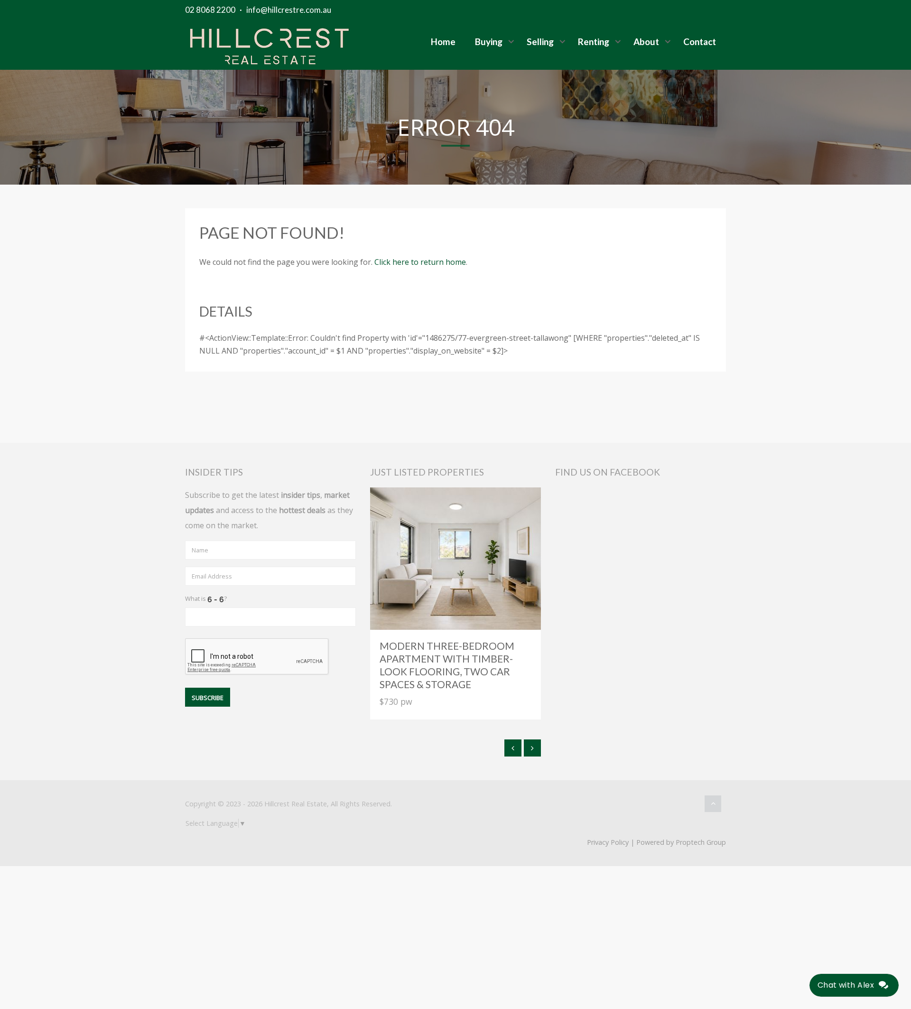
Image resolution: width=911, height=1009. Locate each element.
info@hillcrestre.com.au (288, 10)
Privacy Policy (608, 842)
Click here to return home (420, 262)
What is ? (206, 598)
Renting (593, 41)
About (646, 41)
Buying (488, 41)
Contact (699, 41)
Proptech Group (701, 842)
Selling (540, 41)
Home (443, 41)
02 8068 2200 (210, 10)
